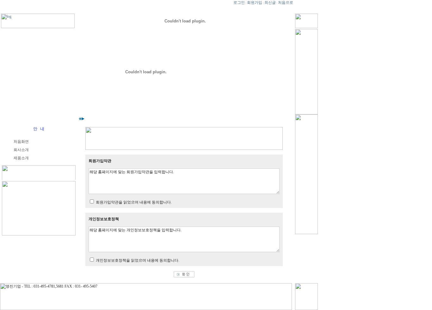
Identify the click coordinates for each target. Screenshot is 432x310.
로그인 (239, 2)
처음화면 (21, 141)
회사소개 (21, 150)
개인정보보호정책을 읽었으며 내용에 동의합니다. (137, 260)
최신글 (270, 2)
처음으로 (285, 2)
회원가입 (254, 2)
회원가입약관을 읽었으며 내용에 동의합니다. (134, 202)
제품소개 (21, 158)
